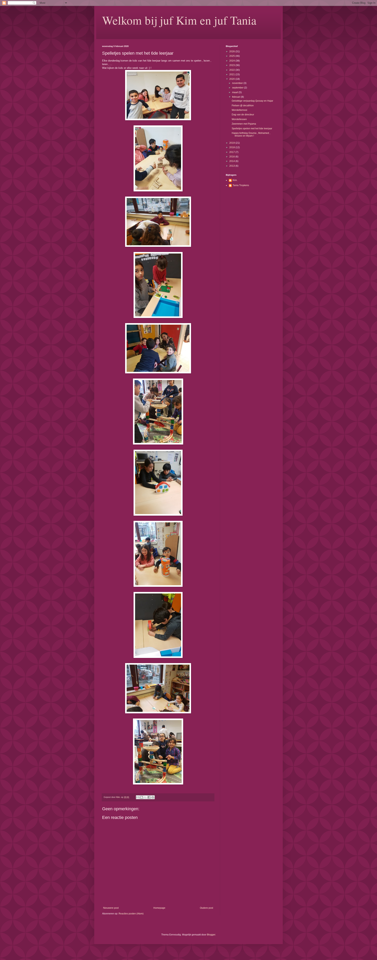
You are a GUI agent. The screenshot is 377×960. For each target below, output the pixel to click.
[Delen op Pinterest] (153, 797)
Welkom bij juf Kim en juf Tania (179, 20)
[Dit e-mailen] (138, 797)
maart (235, 92)
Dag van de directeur (243, 114)
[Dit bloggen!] (142, 797)
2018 (232, 147)
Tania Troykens (241, 185)
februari (236, 97)
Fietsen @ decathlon (243, 105)
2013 (232, 165)
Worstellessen (239, 119)
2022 (232, 70)
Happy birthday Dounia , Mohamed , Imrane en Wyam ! (251, 134)
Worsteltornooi (239, 110)
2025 (232, 56)
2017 (232, 152)
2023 (232, 65)
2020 (232, 79)
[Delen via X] (145, 797)
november (237, 83)
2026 (232, 51)
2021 (232, 74)
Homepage (159, 908)
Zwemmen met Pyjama (244, 123)
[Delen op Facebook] (149, 797)
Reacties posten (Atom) (131, 913)
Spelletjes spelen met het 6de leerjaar (252, 128)
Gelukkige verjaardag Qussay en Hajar (252, 100)
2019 (232, 142)
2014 (232, 161)
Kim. (235, 180)
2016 (232, 156)
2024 (232, 60)
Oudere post (206, 908)
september (238, 87)
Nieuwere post (111, 908)
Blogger (211, 934)
